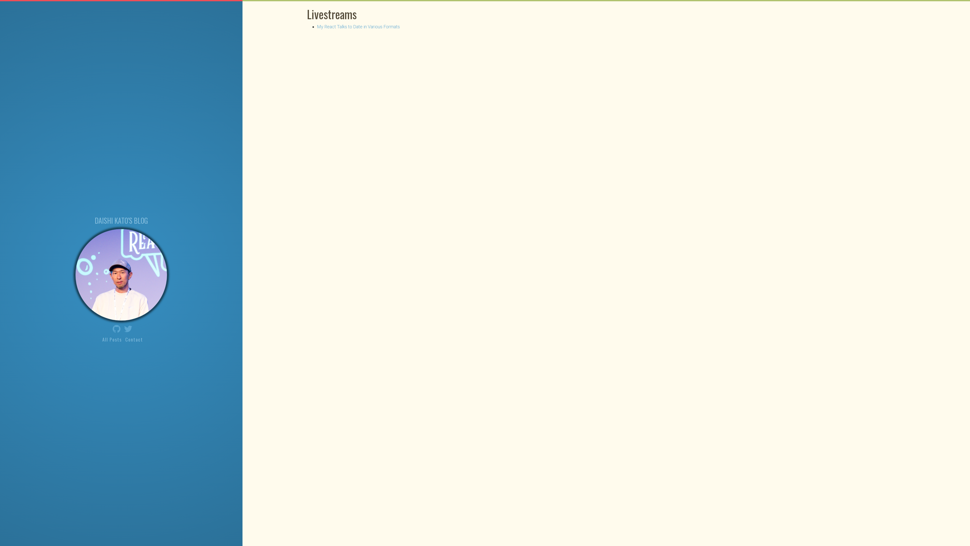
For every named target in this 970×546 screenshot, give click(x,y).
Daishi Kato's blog (121, 220)
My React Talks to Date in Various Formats (358, 26)
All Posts (112, 339)
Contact (134, 339)
